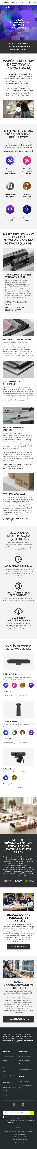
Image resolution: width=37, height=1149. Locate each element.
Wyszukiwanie (23, 2)
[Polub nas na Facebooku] (14, 1104)
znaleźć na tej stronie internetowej (20, 1041)
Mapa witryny (19, 1142)
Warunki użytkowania (18, 1134)
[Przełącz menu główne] (34, 2)
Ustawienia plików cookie (19, 1139)
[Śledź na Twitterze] (18, 1104)
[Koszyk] (29, 2)
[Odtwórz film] (18, 109)
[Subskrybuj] (32, 1113)
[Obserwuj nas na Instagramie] (23, 1104)
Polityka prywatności (19, 1137)
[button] (6, 7)
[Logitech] (11, 2)
